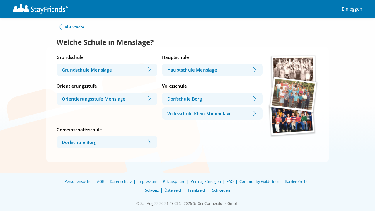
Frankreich (197, 190)
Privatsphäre (174, 181)
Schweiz (152, 190)
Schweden (221, 190)
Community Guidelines (259, 181)
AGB (100, 181)
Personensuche (77, 181)
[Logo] (40, 9)
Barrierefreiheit (298, 181)
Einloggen (352, 9)
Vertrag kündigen (206, 181)
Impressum (147, 181)
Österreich (173, 190)
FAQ (230, 181)
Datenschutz (121, 181)
